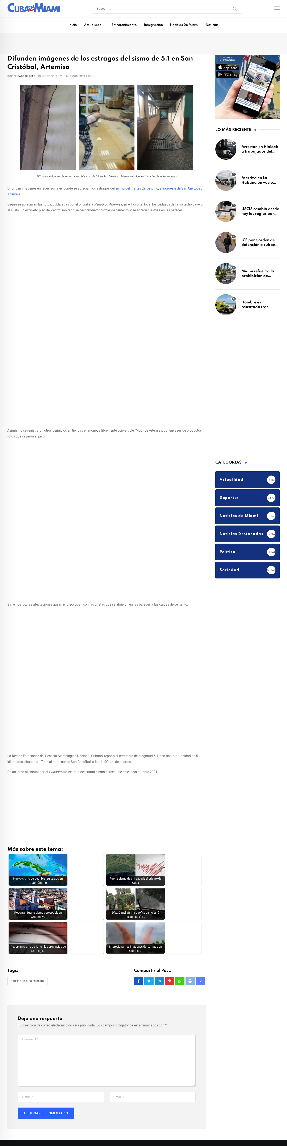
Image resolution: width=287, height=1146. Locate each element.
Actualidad (92, 25)
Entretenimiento (124, 25)
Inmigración (153, 25)
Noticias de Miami (184, 25)
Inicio (72, 25)
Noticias (212, 25)
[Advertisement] (106, 248)
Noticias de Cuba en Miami (27, 982)
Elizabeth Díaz (24, 77)
